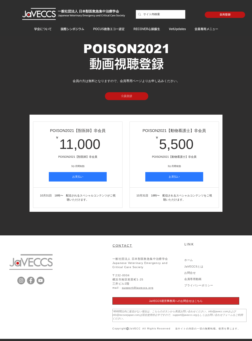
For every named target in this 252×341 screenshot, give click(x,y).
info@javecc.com (218, 311)
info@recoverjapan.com (125, 314)
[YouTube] (40, 280)
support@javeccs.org (138, 287)
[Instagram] (21, 280)
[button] (43, 29)
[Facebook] (31, 280)
